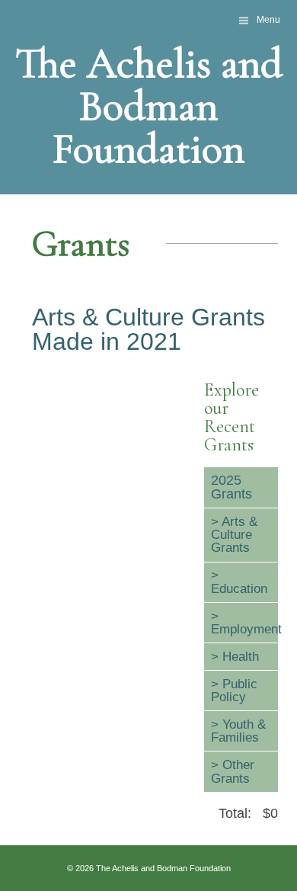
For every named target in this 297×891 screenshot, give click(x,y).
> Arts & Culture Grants (234, 535)
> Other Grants (232, 771)
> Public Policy (234, 690)
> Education (239, 581)
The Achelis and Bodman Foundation (149, 106)
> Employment (244, 622)
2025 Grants (231, 487)
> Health (235, 656)
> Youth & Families (238, 730)
